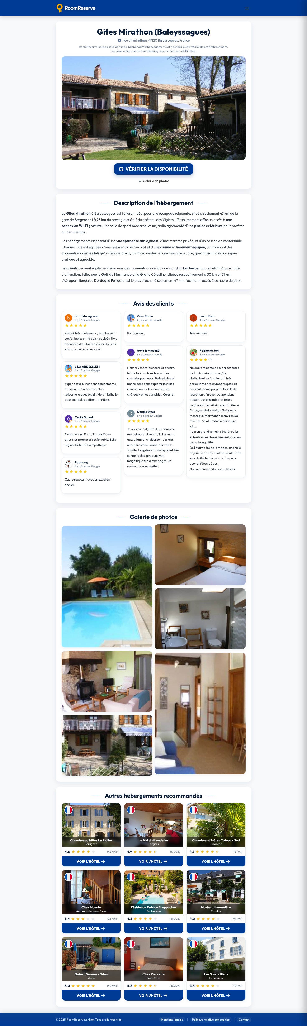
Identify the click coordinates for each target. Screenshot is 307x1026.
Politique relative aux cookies (211, 1019)
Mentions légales (172, 1019)
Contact (244, 1019)
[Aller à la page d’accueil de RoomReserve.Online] (76, 8)
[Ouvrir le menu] (246, 8)
